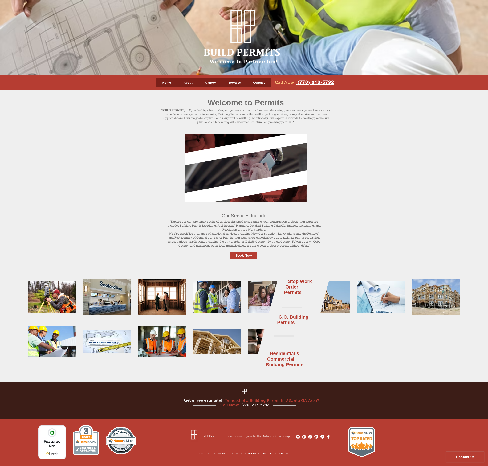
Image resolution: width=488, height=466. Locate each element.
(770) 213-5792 (316, 82)
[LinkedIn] (316, 437)
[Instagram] (310, 437)
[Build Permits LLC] (328, 437)
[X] (322, 437)
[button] (302, 198)
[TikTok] (304, 437)
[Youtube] (298, 437)
